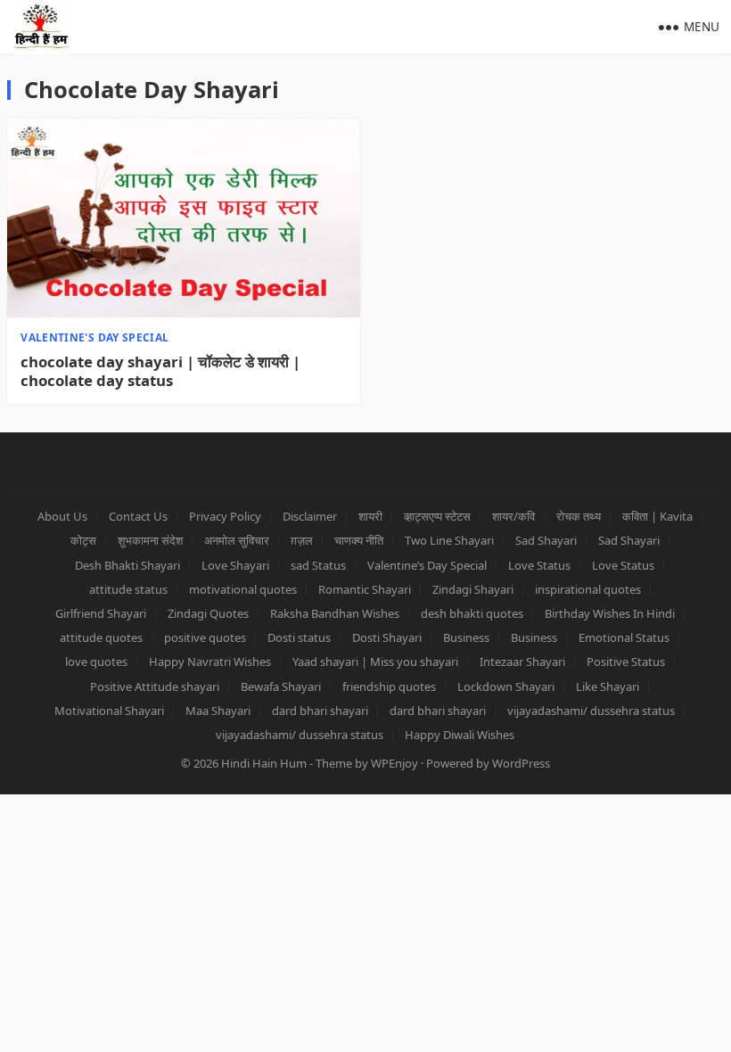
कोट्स (83, 540)
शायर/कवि (513, 516)
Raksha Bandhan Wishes (334, 613)
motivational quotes (243, 589)
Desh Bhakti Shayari (127, 565)
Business (466, 637)
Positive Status (626, 661)
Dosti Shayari (387, 637)
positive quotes (205, 637)
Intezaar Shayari (522, 661)
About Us (62, 516)
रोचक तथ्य (578, 516)
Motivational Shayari (109, 711)
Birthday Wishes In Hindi (610, 613)
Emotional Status (624, 637)
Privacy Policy (225, 516)
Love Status (539, 565)
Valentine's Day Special (94, 337)
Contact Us (138, 516)
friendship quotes (389, 686)
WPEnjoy (394, 763)
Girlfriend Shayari (100, 613)
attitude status (128, 589)
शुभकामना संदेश (150, 540)
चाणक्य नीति (358, 540)
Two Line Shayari (449, 540)
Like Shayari (607, 686)
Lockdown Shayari (505, 686)
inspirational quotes (588, 589)
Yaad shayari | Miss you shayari (375, 661)
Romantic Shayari (364, 589)
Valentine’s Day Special (427, 565)
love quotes (96, 661)
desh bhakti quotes (472, 613)
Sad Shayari (546, 540)
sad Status (318, 565)
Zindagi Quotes (208, 613)
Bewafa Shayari (281, 686)
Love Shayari (235, 565)
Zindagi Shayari (472, 589)
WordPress (521, 763)
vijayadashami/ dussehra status (591, 711)
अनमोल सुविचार (236, 540)
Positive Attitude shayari (154, 686)
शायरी (370, 516)
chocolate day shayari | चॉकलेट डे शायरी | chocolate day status (160, 371)
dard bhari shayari (320, 711)
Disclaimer (310, 516)
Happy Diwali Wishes (459, 735)
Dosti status (299, 637)
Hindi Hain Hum (264, 763)
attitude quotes (101, 637)
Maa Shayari (218, 711)
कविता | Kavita (657, 516)
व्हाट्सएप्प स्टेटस (437, 516)
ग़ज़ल (302, 540)
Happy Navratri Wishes (210, 661)
